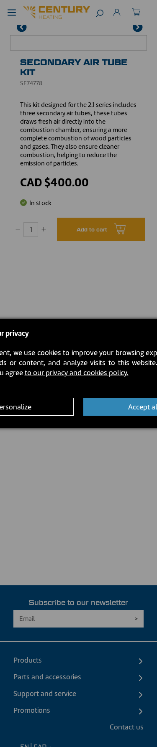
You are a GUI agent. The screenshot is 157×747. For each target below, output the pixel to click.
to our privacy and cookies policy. (77, 373)
